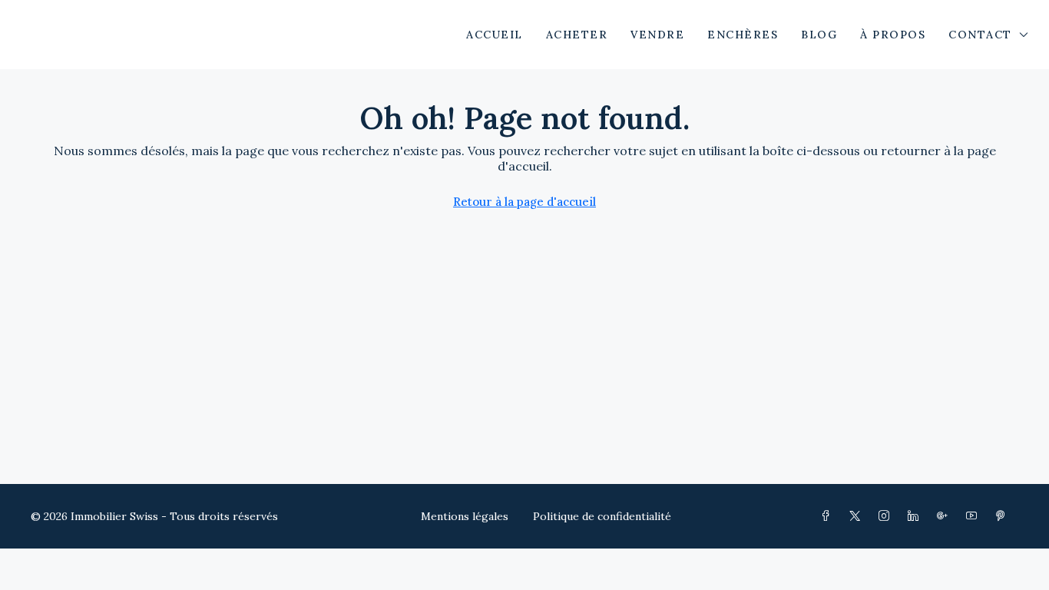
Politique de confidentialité (602, 516)
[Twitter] (857, 516)
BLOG (819, 34)
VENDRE (657, 34)
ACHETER (577, 34)
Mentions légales (464, 516)
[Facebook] (828, 516)
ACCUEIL (494, 34)
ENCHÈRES (742, 34)
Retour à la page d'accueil (524, 201)
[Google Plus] (945, 516)
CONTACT (980, 34)
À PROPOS (892, 34)
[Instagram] (887, 516)
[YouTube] (974, 516)
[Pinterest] (1003, 516)
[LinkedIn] (916, 516)
